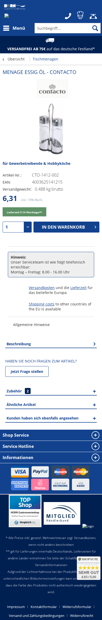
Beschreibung (19, 343)
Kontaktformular (44, 606)
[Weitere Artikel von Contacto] (51, 89)
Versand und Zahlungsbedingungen (36, 615)
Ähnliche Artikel (21, 404)
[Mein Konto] (81, 14)
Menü (19, 28)
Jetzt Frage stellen (27, 371)
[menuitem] (14, 28)
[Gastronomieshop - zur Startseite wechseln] (15, 7)
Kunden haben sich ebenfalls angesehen (42, 418)
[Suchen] (95, 28)
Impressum (16, 606)
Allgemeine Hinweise (31, 324)
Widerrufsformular (77, 606)
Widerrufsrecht (81, 615)
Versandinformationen (51, 565)
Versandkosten (42, 287)
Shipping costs (41, 304)
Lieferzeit (78, 287)
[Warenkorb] (93, 14)
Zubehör (18, 391)
